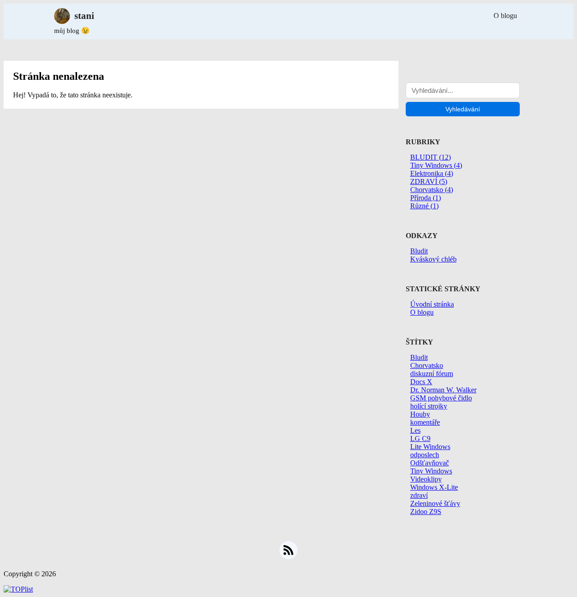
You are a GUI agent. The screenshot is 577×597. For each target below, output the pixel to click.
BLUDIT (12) (430, 157)
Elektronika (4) (431, 173)
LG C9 (420, 438)
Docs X (421, 382)
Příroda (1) (425, 198)
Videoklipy (426, 479)
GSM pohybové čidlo (441, 398)
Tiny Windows (431, 471)
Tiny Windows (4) (436, 165)
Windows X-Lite (434, 487)
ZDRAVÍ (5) (428, 181)
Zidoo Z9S (425, 511)
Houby (420, 414)
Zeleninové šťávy (435, 503)
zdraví (419, 495)
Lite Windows (430, 446)
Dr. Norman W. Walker (443, 390)
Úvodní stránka (432, 304)
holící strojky (428, 406)
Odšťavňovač (429, 463)
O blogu (505, 15)
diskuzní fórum (431, 373)
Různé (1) (424, 206)
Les (415, 430)
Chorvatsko (426, 365)
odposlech (424, 455)
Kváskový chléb (433, 259)
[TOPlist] (18, 589)
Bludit (419, 251)
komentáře (425, 422)
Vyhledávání (462, 109)
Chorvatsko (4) (431, 189)
